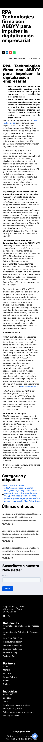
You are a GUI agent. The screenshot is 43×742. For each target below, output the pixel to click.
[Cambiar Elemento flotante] (35, 736)
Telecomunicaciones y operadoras (18, 712)
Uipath (6, 666)
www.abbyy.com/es (29, 386)
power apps (14, 496)
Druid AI (6, 684)
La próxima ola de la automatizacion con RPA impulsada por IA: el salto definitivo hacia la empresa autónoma (20, 534)
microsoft (8, 493)
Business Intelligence (12, 649)
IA (16, 490)
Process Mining (10, 652)
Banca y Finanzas (11, 715)
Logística (7, 698)
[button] (5, 4)
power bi (8, 498)
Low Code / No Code (12, 638)
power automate (28, 496)
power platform (33, 498)
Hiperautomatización (12, 642)
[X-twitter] (9, 616)
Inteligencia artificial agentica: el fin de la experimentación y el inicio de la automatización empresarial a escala (21, 517)
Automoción (8, 694)
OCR (6, 496)
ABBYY (7, 488)
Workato (7, 673)
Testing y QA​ (9, 656)
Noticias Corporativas (14, 485)
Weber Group (35, 501)
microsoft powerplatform (25, 493)
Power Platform (10, 677)
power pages (19, 498)
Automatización (18, 488)
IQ (39, 490)
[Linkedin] (4, 616)
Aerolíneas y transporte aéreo (16, 705)
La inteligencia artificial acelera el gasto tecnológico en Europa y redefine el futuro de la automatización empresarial (20, 551)
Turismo (6, 701)
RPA (26, 501)
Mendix (6, 670)
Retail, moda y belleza (13, 708)
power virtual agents (13, 501)
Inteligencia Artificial (27, 490)
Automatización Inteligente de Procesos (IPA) (21, 627)
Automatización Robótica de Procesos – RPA (21, 633)
